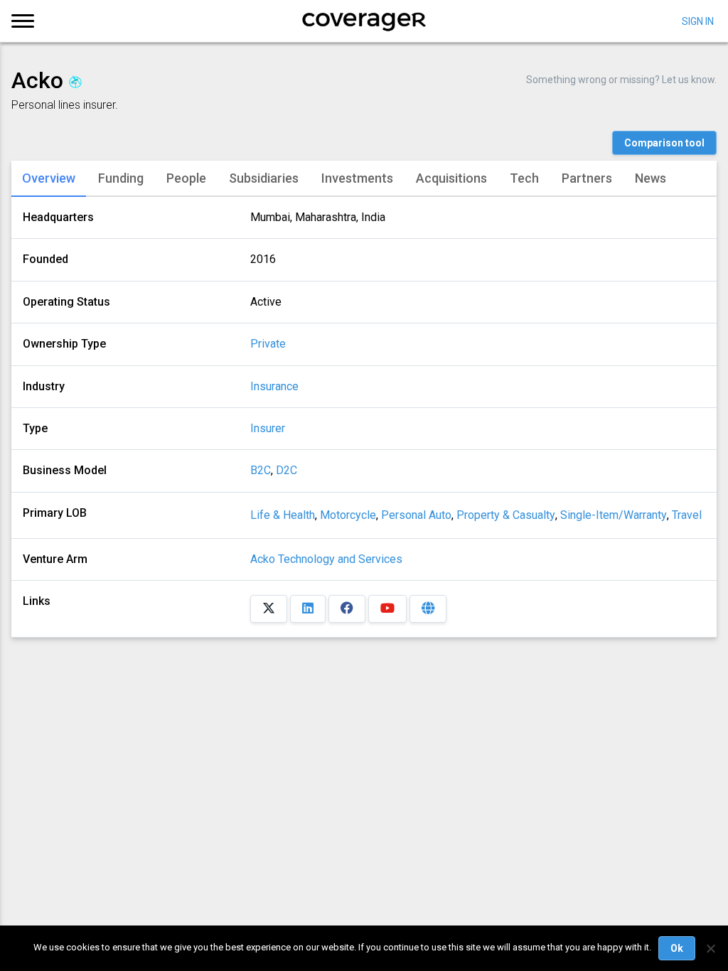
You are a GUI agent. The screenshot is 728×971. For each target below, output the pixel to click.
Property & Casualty (505, 515)
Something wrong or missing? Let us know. (621, 79)
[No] (710, 948)
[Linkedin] (308, 609)
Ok (676, 948)
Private (268, 344)
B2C (260, 470)
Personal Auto (416, 515)
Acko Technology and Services (326, 559)
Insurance (274, 386)
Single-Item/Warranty (613, 515)
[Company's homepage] (428, 609)
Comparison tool (664, 143)
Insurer (267, 428)
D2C (286, 470)
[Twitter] (268, 609)
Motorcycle (348, 515)
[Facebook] (346, 609)
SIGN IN (698, 20)
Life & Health (282, 515)
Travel (687, 515)
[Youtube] (387, 609)
